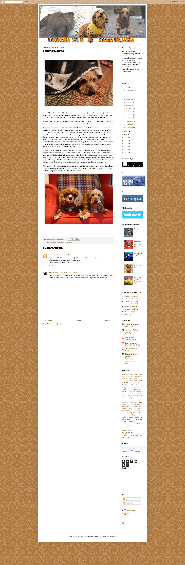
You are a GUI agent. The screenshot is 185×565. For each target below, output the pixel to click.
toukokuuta (129, 115)
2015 (126, 149)
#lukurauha (125, 374)
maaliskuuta (130, 121)
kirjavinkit (133, 413)
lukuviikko (132, 424)
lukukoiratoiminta (128, 421)
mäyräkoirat (128, 432)
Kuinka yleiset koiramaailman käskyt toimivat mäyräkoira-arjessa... (131, 360)
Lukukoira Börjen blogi (131, 299)
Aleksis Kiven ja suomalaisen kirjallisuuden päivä (132, 376)
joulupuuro (133, 404)
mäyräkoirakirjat (126, 430)
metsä (132, 426)
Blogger (114, 536)
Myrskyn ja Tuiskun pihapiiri (131, 331)
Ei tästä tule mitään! (130, 339)
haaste (132, 402)
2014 (126, 152)
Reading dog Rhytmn (130, 306)
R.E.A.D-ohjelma (132, 396)
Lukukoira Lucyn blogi (131, 301)
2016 (126, 146)
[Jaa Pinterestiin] (79, 239)
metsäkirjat (139, 426)
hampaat (71, 242)
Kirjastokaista (127, 391)
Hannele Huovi (132, 380)
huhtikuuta (129, 118)
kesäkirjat (139, 408)
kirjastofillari (125, 413)
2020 (126, 134)
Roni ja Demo (53, 272)
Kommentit (128, 503)
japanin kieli (125, 404)
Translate (137, 451)
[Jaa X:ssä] (74, 239)
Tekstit (127, 499)
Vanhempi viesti (109, 320)
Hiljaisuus (127, 350)
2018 (126, 140)
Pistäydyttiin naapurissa (138, 254)
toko (141, 435)
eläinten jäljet (125, 402)
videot (127, 437)
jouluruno (139, 404)
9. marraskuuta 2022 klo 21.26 (62, 255)
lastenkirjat (132, 415)
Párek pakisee (129, 337)
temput (137, 435)
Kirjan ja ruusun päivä (136, 389)
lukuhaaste (139, 415)
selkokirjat (131, 435)
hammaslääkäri (64, 242)
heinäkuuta (129, 109)
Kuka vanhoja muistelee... (132, 334)
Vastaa (51, 265)
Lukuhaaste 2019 (137, 266)
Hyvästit (128, 93)
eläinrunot (139, 400)
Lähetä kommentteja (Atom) (54, 324)
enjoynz (99, 536)
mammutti (124, 426)
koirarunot (125, 415)
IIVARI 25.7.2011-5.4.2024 (133, 345)
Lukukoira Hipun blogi (131, 304)
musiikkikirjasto (126, 428)
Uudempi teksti (47, 320)
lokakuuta (129, 99)
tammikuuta (129, 127)
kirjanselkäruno (126, 410)
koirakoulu (139, 413)
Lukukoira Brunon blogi (131, 296)
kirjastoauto (139, 410)
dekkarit (133, 400)
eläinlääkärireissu (55, 242)
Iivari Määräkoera (131, 343)
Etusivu (78, 320)
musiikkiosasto (138, 428)
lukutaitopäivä (125, 424)
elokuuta (129, 106)
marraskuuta (130, 90)
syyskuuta (129, 102)
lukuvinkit (139, 424)
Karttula (131, 385)
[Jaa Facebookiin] (76, 239)
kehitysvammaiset (127, 408)
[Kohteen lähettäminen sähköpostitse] (69, 239)
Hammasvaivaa (130, 96)
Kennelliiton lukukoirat (131, 309)
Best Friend (129, 378)
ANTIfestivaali (133, 374)
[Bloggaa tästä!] (72, 239)
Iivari (50, 255)
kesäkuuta (129, 112)
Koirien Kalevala (137, 391)
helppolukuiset (138, 402)
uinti (123, 437)
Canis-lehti (136, 378)
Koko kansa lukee (128, 394)
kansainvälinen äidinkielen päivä (132, 406)
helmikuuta (129, 124)
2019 (126, 137)
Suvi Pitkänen (79, 536)
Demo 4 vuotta (129, 326)
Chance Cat (127, 314)
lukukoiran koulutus (127, 417)
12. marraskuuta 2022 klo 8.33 (68, 272)
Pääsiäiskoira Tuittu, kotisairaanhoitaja (138, 280)
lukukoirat (138, 419)
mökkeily (139, 433)
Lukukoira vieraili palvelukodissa (138, 243)
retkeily (124, 435)
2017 (126, 143)
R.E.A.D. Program (129, 311)
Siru (127, 514)
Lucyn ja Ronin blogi (131, 324)
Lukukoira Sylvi (131, 510)
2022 (126, 87)
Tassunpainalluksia (131, 348)
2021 (126, 131)
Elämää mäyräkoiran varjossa (131, 355)
